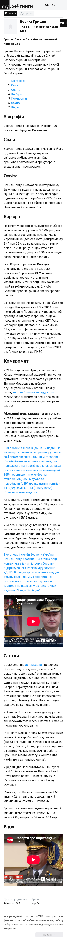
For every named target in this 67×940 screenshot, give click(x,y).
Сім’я (14, 85)
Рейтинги (22, 6)
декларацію (33, 665)
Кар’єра (16, 94)
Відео (15, 107)
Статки (15, 103)
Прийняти (49, 934)
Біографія (18, 81)
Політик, (26, 27)
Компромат (19, 98)
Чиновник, (39, 27)
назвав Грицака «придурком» (33, 392)
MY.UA (5, 5)
